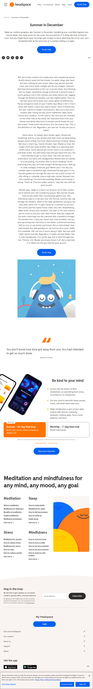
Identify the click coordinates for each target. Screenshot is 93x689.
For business (48, 4)
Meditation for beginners (14, 508)
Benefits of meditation (13, 512)
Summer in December (20, 17)
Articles (7, 17)
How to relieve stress (12, 542)
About (57, 4)
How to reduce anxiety (13, 553)
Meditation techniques (13, 519)
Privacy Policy (39, 680)
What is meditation (11, 505)
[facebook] (3, 57)
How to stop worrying (37, 539)
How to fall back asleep (38, 512)
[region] (46, 680)
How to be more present (38, 549)
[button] (21, 57)
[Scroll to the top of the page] (88, 666)
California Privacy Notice (53, 680)
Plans (40, 4)
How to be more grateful (39, 546)
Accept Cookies (67, 684)
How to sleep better (37, 505)
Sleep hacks (33, 519)
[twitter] (8, 57)
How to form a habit (37, 542)
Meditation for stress (12, 546)
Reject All (82, 684)
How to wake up (35, 515)
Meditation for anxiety (13, 539)
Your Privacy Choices (9, 684)
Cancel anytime (53, 443)
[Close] (89, 675)
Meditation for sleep (37, 508)
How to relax (9, 549)
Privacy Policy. (30, 603)
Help (63, 4)
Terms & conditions (40, 443)
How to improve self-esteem (37, 554)
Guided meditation (11, 515)
